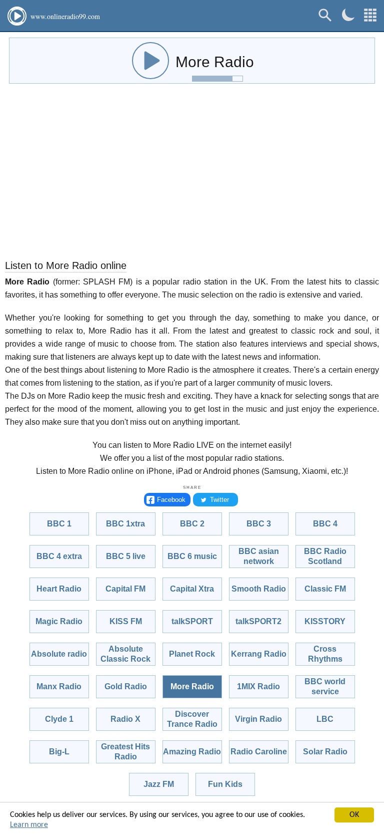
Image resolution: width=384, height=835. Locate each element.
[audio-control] (150, 61)
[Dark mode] (348, 15)
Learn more (29, 825)
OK (354, 815)
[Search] (325, 15)
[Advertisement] (192, 174)
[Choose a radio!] (370, 15)
